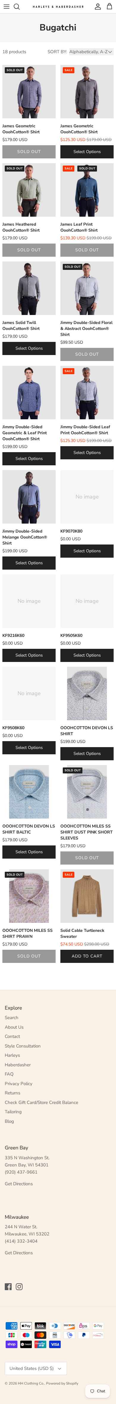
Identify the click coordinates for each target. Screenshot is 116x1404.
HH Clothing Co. (31, 1383)
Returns (12, 1093)
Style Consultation (23, 1046)
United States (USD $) (32, 1368)
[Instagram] (19, 1286)
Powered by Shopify (62, 1383)
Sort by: (57, 52)
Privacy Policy (18, 1084)
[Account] (96, 6)
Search (11, 1018)
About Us (14, 1027)
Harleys (12, 1055)
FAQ (9, 1074)
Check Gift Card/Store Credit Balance (41, 1102)
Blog (9, 1121)
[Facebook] (8, 1286)
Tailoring (13, 1112)
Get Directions (19, 1184)
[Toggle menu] (6, 6)
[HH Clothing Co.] (58, 6)
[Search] (19, 6)
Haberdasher (18, 1065)
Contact (12, 1036)
